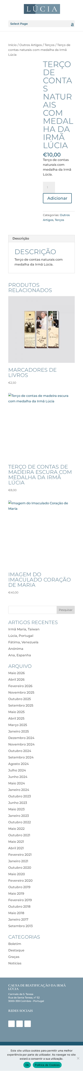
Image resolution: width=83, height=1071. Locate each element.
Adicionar (57, 198)
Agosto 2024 (18, 764)
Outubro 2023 (19, 796)
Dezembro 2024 (21, 738)
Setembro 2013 (20, 926)
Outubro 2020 (19, 868)
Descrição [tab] (20, 238)
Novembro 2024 (21, 744)
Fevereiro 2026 (20, 686)
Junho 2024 (17, 777)
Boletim (14, 944)
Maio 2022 (16, 829)
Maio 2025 (16, 712)
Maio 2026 (16, 673)
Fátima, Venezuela (23, 642)
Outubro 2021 (19, 835)
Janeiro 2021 (18, 861)
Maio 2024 (16, 783)
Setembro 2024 (21, 757)
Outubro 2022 (19, 822)
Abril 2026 (16, 679)
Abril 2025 (16, 718)
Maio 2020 (16, 874)
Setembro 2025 (20, 705)
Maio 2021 (16, 842)
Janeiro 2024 (18, 790)
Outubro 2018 (19, 906)
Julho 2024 (17, 770)
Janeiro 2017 (18, 919)
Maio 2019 (16, 893)
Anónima (15, 649)
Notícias (14, 963)
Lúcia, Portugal (20, 636)
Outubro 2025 (19, 699)
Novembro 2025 (21, 692)
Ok (27, 1065)
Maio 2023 (16, 809)
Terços (50, 45)
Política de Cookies (47, 1065)
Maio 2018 (16, 913)
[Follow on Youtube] (27, 1024)
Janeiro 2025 (18, 731)
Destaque (16, 950)
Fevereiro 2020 (20, 881)
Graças (13, 957)
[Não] (78, 1058)
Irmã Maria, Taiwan (23, 629)
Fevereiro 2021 (20, 855)
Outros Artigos (30, 45)
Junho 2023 (17, 803)
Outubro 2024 (19, 751)
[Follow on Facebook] (11, 1024)
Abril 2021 (16, 848)
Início (12, 45)
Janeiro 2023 (18, 816)
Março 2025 (17, 725)
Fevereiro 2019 (20, 900)
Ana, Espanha (19, 655)
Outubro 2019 (19, 887)
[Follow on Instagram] (19, 1024)
